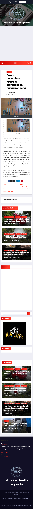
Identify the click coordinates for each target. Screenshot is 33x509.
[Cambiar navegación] (15, 63)
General (9, 72)
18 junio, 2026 (9, 428)
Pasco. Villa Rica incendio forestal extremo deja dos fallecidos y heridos (15, 238)
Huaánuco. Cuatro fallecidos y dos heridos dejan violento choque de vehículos (16, 221)
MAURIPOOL (12, 92)
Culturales (3, 502)
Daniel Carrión (17, 498)
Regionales (10, 498)
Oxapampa (25, 498)
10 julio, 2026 (9, 393)
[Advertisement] (16, 43)
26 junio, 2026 (9, 410)
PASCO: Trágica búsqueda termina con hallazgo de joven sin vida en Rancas (15, 425)
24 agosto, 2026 (10, 376)
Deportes (9, 502)
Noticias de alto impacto (16, 22)
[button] (28, 63)
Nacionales (23, 217)
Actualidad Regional (9, 217)
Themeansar (16, 494)
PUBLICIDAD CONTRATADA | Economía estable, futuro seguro (16, 505)
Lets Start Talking (6, 457)
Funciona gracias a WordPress (11, 492)
